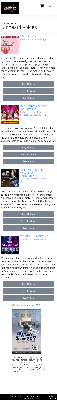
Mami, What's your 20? (26, 305)
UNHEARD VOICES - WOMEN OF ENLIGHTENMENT (32, 172)
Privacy (52, 396)
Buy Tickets (28, 84)
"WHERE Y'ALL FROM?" (34, 236)
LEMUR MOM (28, 36)
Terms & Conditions (18, 396)
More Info (28, 97)
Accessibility (38, 396)
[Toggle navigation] (50, 6)
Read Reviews (28, 91)
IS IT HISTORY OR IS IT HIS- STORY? (34, 108)
